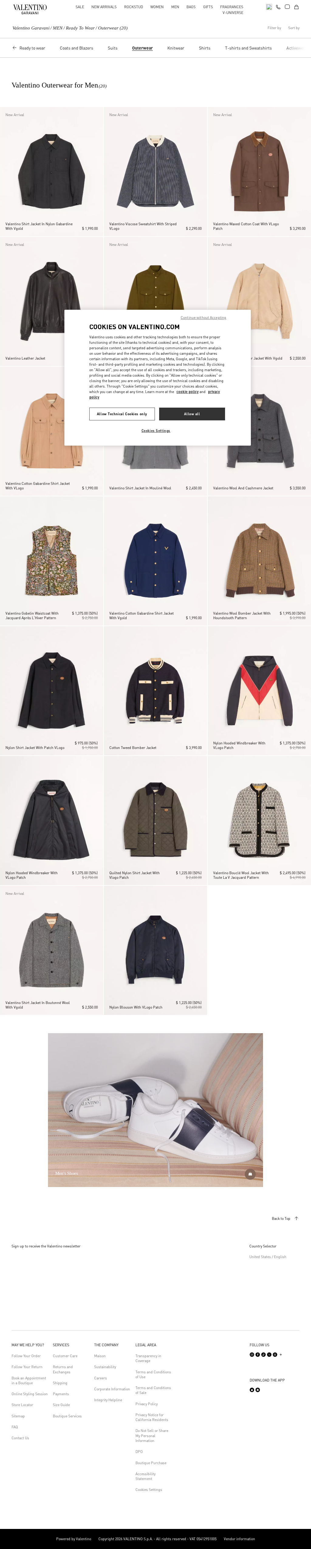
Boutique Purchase (150, 1463)
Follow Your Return (27, 1366)
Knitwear (175, 47)
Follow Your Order (26, 1356)
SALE (80, 7)
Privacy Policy (146, 1404)
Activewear (296, 47)
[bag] (296, 6)
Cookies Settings (148, 1489)
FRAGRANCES (231, 7)
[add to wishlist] (96, 114)
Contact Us (20, 1438)
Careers (100, 1378)
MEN (175, 7)
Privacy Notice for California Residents (151, 1417)
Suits (113, 47)
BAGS (191, 7)
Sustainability (105, 1366)
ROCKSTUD (133, 7)
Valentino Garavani (31, 28)
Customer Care (65, 1356)
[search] (269, 6)
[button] (6, 171)
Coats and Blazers (76, 47)
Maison (100, 1356)
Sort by (293, 27)
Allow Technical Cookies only (122, 414)
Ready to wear (32, 47)
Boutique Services (67, 1416)
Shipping (60, 1383)
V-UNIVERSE (233, 12)
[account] (287, 7)
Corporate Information (112, 1389)
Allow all (192, 414)
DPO (139, 1451)
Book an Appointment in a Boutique (29, 1380)
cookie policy (187, 391)
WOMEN (157, 7)
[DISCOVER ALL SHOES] (250, 1174)
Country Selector (262, 1246)
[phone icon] (278, 6)
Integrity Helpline (108, 1400)
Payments (61, 1394)
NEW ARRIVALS (104, 7)
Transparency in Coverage (148, 1358)
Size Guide (61, 1404)
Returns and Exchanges (63, 1369)
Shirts (204, 47)
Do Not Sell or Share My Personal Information (151, 1435)
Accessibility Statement (145, 1476)
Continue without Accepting (203, 317)
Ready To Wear (80, 28)
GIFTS (208, 7)
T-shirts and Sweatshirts (248, 47)
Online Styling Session (30, 1394)
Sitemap (18, 1416)
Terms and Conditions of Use (153, 1374)
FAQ (15, 1427)
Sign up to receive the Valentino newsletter (46, 1246)
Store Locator (22, 1404)
